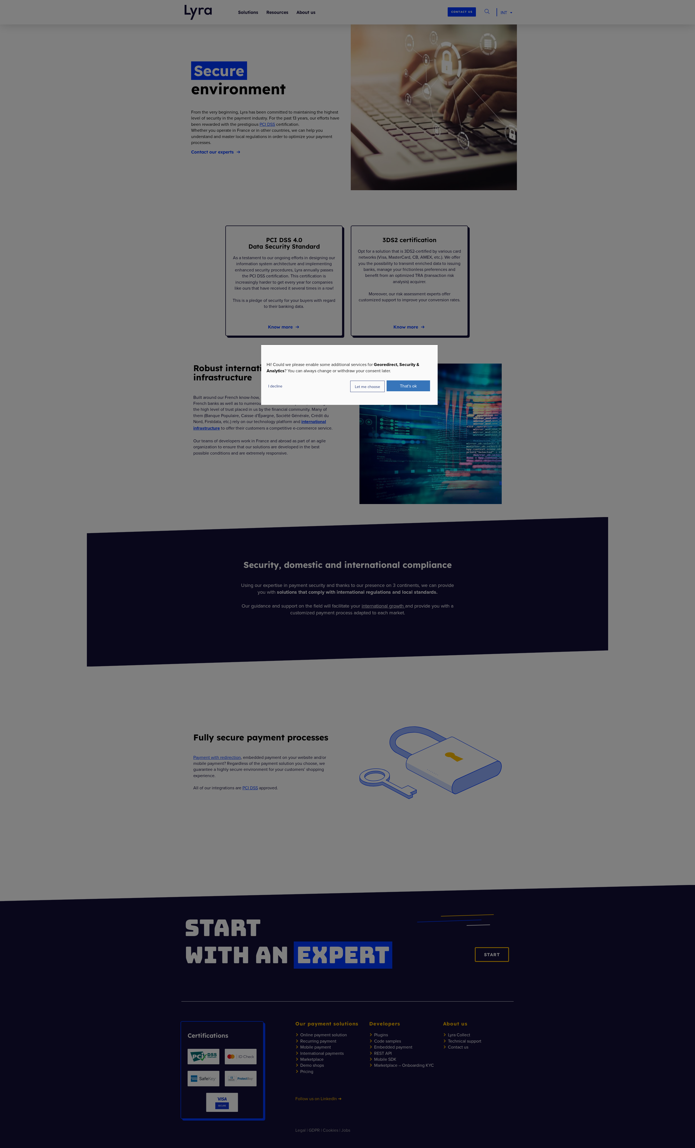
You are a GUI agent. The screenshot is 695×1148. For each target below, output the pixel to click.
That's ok (408, 386)
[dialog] (349, 375)
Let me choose (367, 386)
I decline (275, 386)
